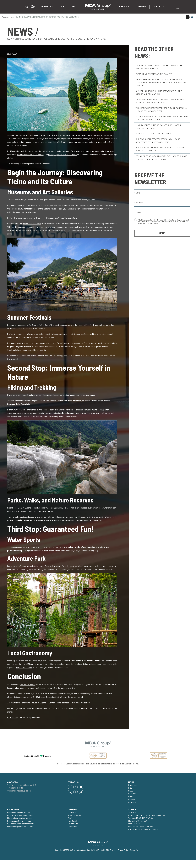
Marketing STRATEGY (137, 821)
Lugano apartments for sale (19, 821)
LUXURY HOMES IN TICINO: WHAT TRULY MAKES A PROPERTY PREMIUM (158, 126)
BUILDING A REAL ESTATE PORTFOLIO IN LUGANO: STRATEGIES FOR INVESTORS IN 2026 (158, 140)
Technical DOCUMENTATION (140, 818)
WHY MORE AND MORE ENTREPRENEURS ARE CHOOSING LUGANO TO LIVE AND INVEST (161, 109)
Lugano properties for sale (18, 812)
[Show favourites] (192, 17)
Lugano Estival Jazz (58, 343)
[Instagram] (75, 792)
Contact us (12, 717)
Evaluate (124, 6)
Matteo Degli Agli (14, 708)
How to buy (73, 823)
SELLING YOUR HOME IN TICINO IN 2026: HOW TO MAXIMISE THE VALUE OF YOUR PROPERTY (162, 118)
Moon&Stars (73, 334)
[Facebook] (70, 787)
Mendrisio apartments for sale (20, 826)
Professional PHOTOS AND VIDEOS (143, 829)
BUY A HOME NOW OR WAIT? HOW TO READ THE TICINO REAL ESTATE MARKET (160, 149)
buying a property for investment (62, 154)
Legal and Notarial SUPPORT (140, 826)
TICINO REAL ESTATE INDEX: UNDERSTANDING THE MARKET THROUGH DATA (159, 67)
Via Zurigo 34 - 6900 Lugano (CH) (21, 785)
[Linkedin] (70, 792)
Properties (47, 6)
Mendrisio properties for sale (19, 818)
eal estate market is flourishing (30, 154)
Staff (70, 818)
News (130, 796)
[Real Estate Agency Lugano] (98, 6)
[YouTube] (81, 787)
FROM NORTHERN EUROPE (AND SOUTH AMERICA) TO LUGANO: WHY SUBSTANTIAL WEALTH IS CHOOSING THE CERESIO (161, 82)
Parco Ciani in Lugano (21, 507)
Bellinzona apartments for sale (20, 823)
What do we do (74, 815)
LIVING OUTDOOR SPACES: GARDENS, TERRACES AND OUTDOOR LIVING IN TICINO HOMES (160, 101)
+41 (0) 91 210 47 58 (15, 788)
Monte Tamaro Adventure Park (52, 566)
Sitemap (113, 850)
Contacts (158, 6)
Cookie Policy (135, 850)
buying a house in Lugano (35, 702)
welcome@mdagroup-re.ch (19, 790)
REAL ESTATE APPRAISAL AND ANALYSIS (146, 815)
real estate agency (28, 684)
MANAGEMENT (134, 823)
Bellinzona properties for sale (20, 815)
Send (162, 233)
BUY (62, 6)
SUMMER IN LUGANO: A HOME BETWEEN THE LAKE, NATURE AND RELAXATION (159, 92)
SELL (74, 6)
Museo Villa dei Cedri (32, 223)
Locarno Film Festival (87, 325)
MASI (22, 205)
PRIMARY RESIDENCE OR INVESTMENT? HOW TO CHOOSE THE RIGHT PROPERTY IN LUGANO (161, 157)
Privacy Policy (123, 850)
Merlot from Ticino (24, 667)
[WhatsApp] (81, 792)
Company (141, 6)
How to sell (72, 821)
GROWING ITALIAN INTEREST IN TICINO (153, 133)
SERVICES (132, 812)
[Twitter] (75, 787)
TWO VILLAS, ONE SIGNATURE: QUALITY (154, 74)
